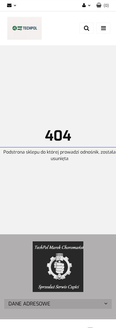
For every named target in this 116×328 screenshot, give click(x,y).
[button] (102, 5)
